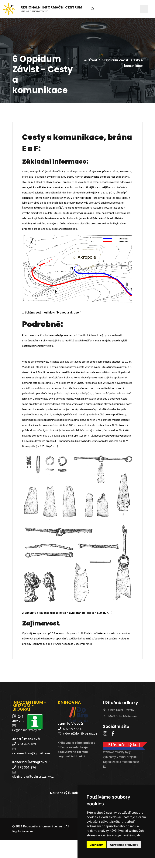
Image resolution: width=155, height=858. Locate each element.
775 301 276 (27, 767)
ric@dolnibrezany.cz (26, 730)
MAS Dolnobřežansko (122, 716)
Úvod (93, 60)
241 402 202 (18, 719)
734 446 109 (27, 744)
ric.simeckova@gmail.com (31, 753)
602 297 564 (72, 729)
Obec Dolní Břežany (121, 710)
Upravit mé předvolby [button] (124, 844)
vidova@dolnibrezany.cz (80, 733)
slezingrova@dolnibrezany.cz (33, 776)
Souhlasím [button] (96, 844)
